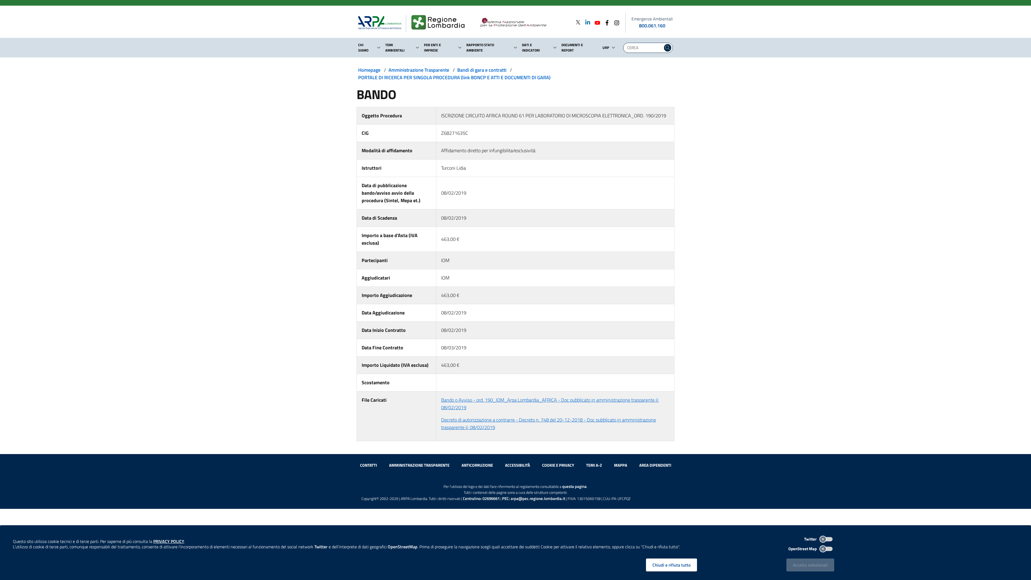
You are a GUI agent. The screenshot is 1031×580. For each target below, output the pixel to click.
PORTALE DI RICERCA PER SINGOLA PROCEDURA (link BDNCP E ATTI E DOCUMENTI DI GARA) (454, 77)
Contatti (368, 465)
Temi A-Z (594, 465)
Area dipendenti (655, 465)
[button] (379, 47)
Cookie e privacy (558, 465)
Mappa (620, 465)
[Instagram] (615, 22)
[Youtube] (596, 22)
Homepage (369, 70)
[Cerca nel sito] (667, 48)
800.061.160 (652, 25)
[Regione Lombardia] (440, 23)
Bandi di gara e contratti (481, 70)
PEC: (533, 498)
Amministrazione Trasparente (419, 70)
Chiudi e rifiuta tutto (671, 565)
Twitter (811, 539)
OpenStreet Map (803, 549)
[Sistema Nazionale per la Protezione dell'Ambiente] (524, 23)
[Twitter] (578, 22)
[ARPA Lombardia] (382, 23)
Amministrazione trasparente (419, 465)
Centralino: (481, 498)
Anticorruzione (477, 465)
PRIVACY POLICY (168, 541)
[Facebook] (605, 22)
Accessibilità (517, 465)
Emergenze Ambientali (652, 19)
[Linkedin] (586, 22)
